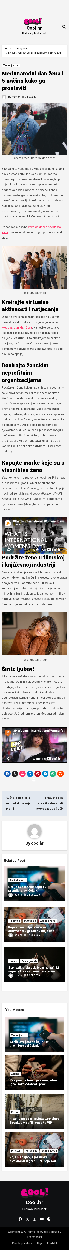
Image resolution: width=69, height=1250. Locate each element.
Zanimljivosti (11, 65)
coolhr (16, 96)
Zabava (15, 1073)
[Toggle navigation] (5, 27)
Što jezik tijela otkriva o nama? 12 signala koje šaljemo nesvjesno (33, 969)
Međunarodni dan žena (17, 327)
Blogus (53, 1232)
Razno (13, 961)
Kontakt (52, 1243)
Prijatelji (15, 920)
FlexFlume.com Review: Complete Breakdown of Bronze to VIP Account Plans (34, 1122)
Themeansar (34, 1237)
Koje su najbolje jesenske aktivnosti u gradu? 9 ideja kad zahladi (31, 931)
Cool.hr (34, 28)
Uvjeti (40, 1243)
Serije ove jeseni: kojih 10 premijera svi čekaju (27, 889)
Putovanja (30, 920)
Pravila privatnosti (23, 1243)
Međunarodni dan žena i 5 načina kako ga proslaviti (32, 80)
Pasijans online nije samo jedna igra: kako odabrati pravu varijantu (33, 1084)
